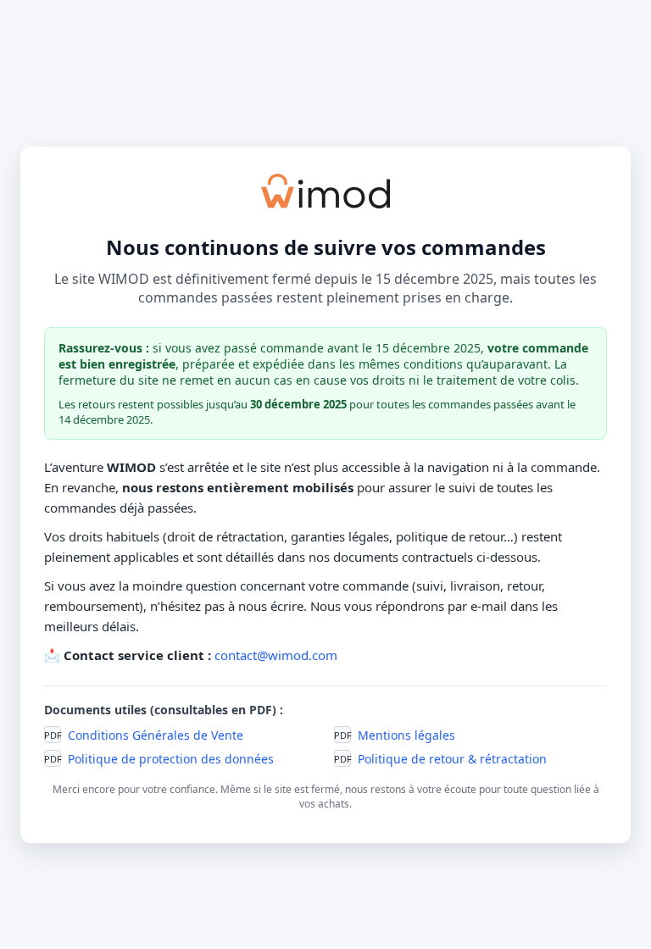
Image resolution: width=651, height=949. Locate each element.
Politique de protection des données (171, 759)
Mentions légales (406, 735)
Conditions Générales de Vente (155, 735)
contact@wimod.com (275, 655)
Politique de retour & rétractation (452, 759)
